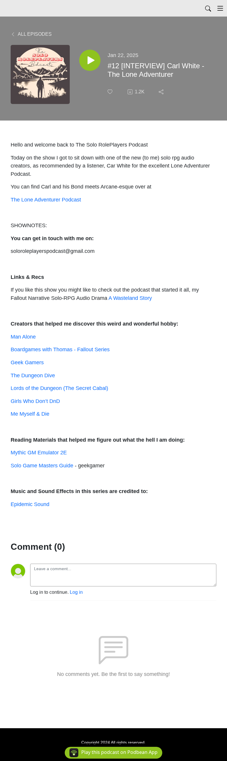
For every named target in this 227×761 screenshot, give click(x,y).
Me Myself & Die (30, 414)
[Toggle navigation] (220, 8)
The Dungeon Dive (33, 375)
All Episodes (34, 34)
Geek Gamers (27, 362)
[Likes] (110, 92)
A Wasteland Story (130, 298)
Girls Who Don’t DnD (35, 401)
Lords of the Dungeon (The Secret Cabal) (59, 388)
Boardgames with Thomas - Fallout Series (60, 349)
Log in (76, 592)
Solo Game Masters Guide (43, 465)
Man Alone (23, 337)
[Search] (208, 8)
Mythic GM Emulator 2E (39, 452)
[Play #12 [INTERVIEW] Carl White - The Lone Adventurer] (89, 60)
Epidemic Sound (30, 504)
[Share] (161, 92)
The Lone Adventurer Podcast (46, 199)
